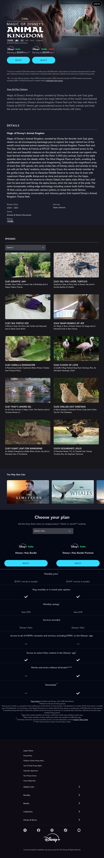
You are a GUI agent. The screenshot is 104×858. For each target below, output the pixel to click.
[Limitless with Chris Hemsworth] (28, 492)
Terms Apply (35, 701)
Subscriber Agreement (30, 771)
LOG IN (97, 4)
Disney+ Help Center (81, 720)
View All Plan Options (17, 89)
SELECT (18, 60)
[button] (52, 787)
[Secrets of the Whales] (73, 492)
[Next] (99, 491)
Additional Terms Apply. (54, 81)
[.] (25, 830)
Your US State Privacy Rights (32, 766)
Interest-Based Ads (29, 781)
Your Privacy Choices (30, 776)
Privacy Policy (27, 756)
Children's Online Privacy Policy (33, 761)
